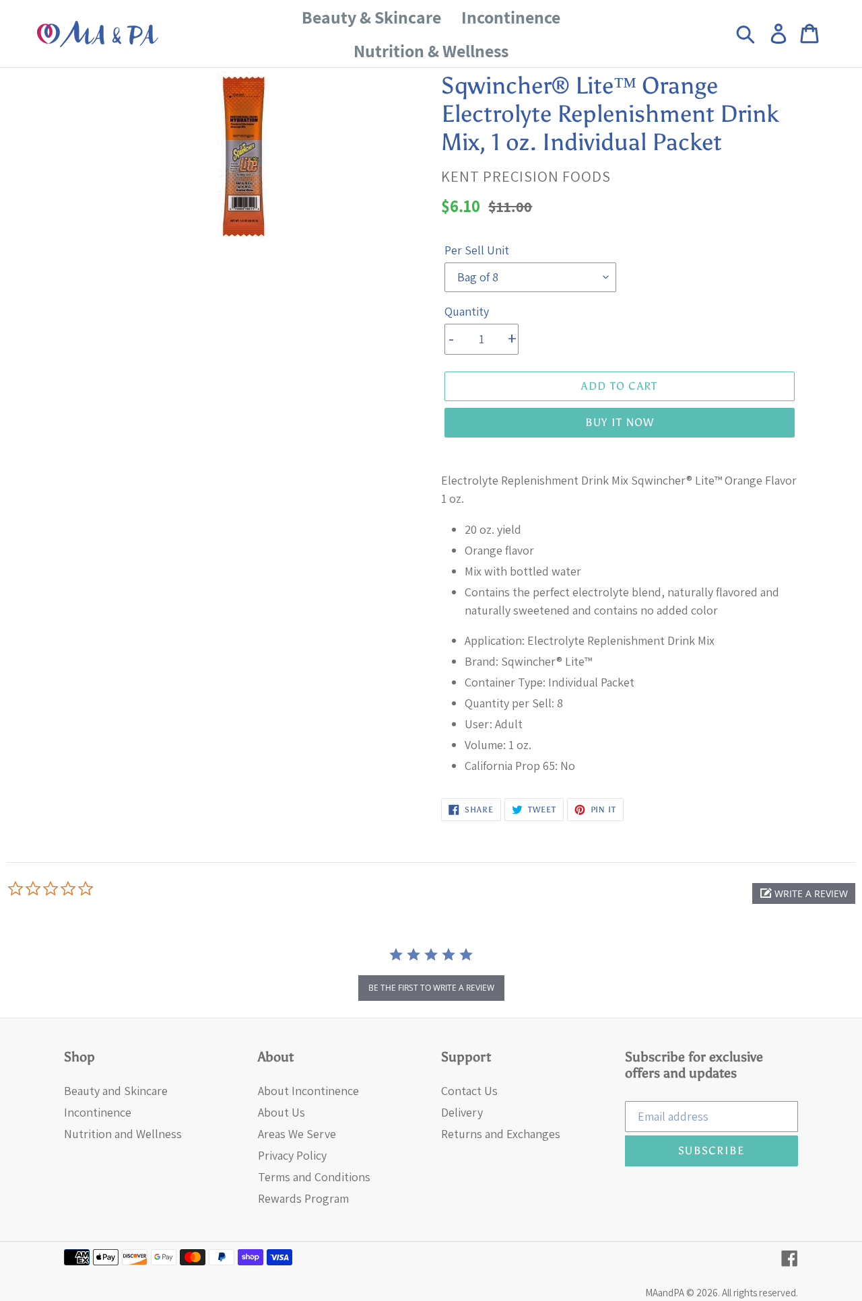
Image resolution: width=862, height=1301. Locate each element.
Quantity (466, 311)
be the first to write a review (431, 987)
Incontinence (97, 1112)
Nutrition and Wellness (123, 1133)
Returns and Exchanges (500, 1133)
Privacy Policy (292, 1155)
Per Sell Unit (476, 250)
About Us (281, 1112)
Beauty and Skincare (116, 1090)
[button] (803, 893)
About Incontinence (308, 1090)
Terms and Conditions (314, 1177)
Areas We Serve (297, 1133)
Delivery (462, 1112)
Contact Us (469, 1090)
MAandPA (664, 1292)
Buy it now (620, 422)
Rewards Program (303, 1198)
